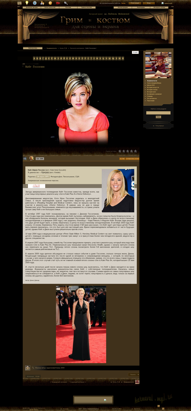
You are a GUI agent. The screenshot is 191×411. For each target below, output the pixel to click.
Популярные (160, 126)
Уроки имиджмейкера (154, 83)
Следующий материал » (78, 382)
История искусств (153, 87)
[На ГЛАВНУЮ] (19, 4)
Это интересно (152, 98)
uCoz (120, 408)
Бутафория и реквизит (154, 94)
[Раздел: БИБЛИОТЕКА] (137, 383)
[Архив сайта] (66, 4)
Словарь (150, 96)
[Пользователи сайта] (42, 4)
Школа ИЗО (151, 85)
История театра (152, 89)
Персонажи (150, 100)
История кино (151, 92)
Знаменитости (152, 81)
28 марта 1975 (43, 177)
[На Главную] (95, 23)
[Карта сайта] (35, 4)
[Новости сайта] (27, 4)
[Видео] (58, 3)
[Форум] (50, 3)
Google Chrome (34, 409)
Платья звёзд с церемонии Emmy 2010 (49, 368)
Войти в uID (168, 3)
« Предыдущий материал (58, 382)
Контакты (137, 409)
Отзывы (65, 409)
